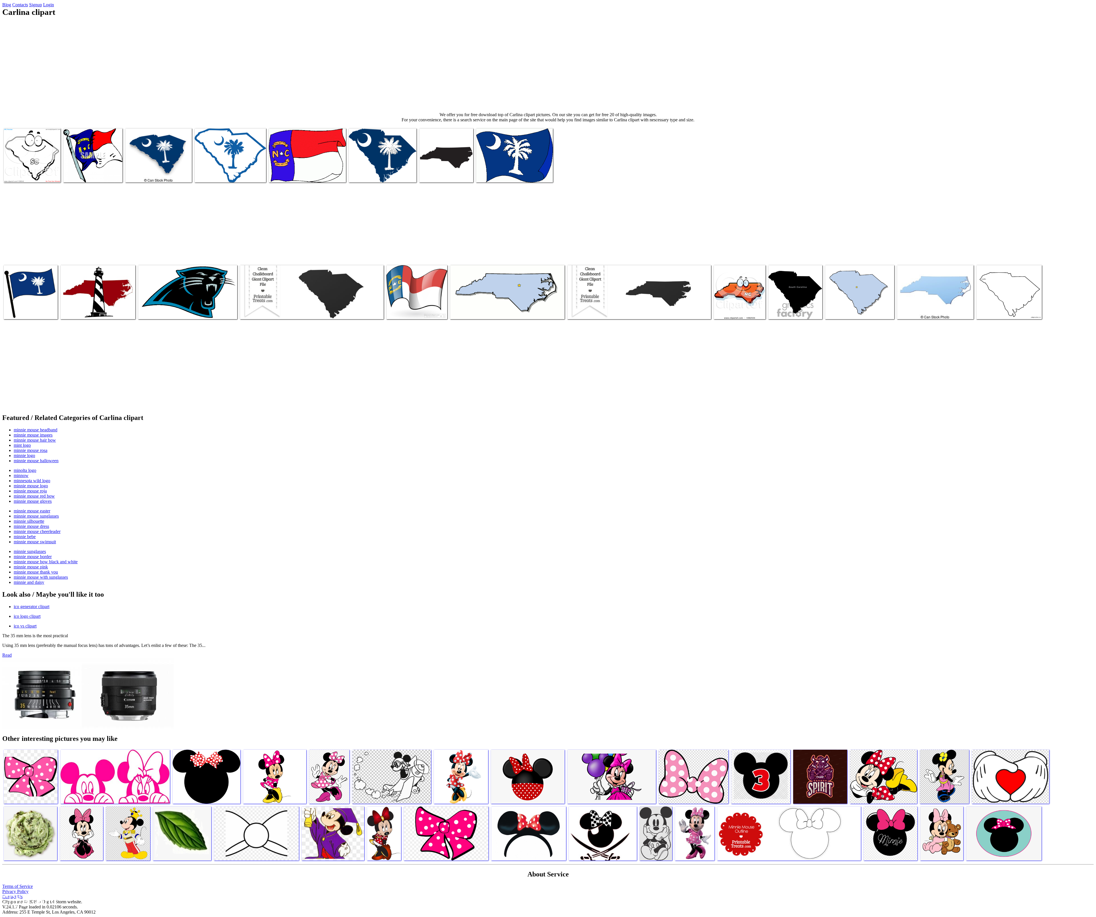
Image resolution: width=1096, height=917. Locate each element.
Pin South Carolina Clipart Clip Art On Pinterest (30, 172)
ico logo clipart (27, 616)
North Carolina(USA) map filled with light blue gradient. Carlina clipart (933, 309)
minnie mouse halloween (36, 460)
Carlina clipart (76, 174)
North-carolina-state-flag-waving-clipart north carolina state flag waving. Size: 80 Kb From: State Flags (415, 304)
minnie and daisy (29, 582)
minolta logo (25, 470)
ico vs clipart (25, 626)
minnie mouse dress (31, 526)
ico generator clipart (31, 606)
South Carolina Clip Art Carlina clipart (381, 174)
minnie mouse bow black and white (46, 561)
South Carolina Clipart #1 (790, 311)
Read (7, 655)
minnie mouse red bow (34, 496)
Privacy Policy (15, 891)
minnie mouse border (33, 556)
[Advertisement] (548, 64)
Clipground (28, 900)
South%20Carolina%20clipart (265, 311)
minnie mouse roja (30, 490)
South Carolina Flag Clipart (27, 311)
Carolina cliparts (465, 311)
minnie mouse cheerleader (37, 531)
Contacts (20, 4)
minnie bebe (25, 536)
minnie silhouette (29, 521)
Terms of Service (17, 886)
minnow (21, 475)
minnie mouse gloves (33, 501)
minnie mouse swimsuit (35, 541)
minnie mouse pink (31, 566)
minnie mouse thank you (36, 572)
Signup (35, 4)
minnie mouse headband (35, 429)
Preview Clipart (728, 311)
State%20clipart (991, 311)
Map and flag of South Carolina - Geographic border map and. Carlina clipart (156, 170)
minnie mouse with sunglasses (41, 577)
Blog (6, 4)
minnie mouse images (33, 435)
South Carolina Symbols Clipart (852, 311)
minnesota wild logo (32, 480)
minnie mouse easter (32, 510)
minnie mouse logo (31, 485)
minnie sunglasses (30, 551)
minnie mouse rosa (30, 450)
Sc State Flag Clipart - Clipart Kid (224, 174)
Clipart (67, 311)
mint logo (22, 445)
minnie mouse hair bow (35, 440)
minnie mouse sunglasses (36, 516)
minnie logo (24, 455)
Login (48, 4)
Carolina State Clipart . (587, 311)
